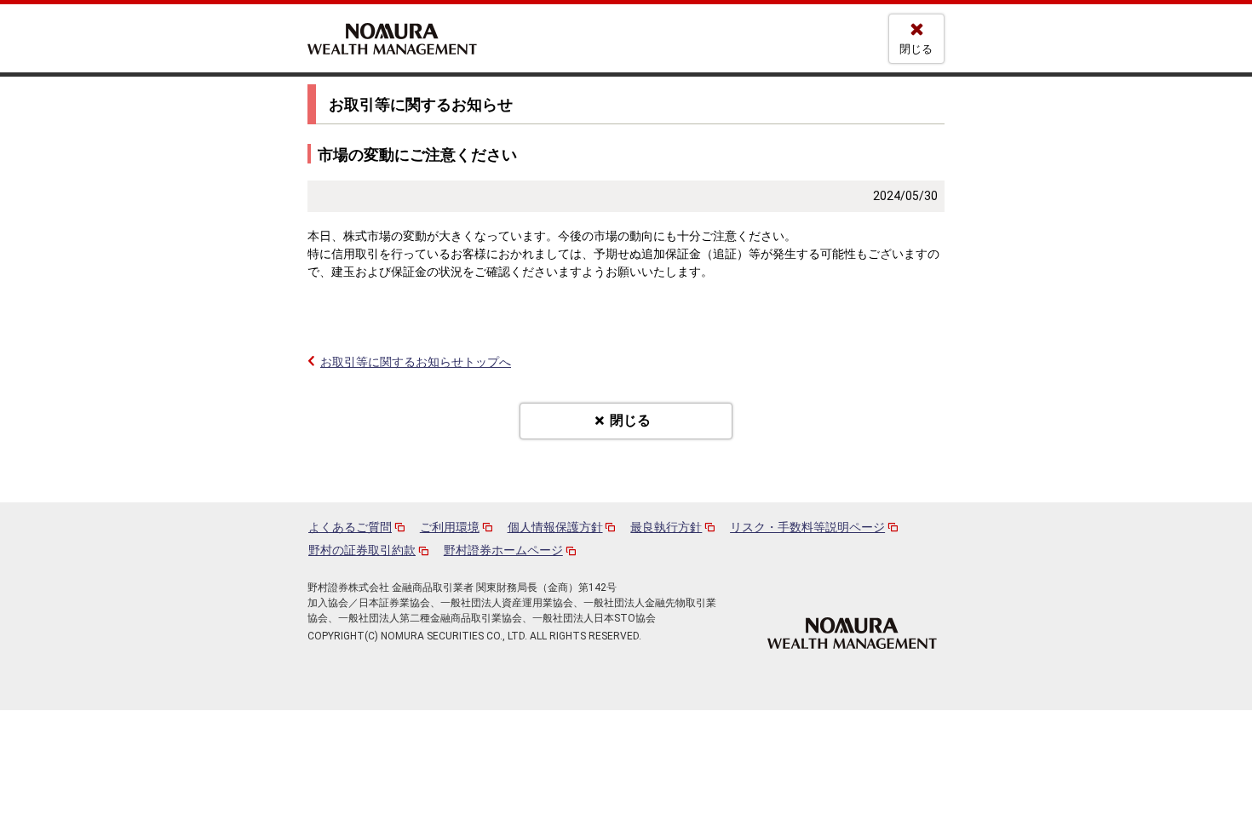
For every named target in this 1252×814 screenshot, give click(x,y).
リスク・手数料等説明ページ (807, 527)
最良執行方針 (666, 527)
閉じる (916, 49)
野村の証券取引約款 (362, 550)
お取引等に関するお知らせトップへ (415, 362)
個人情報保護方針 (555, 527)
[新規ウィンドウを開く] (852, 632)
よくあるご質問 (350, 527)
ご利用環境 (450, 527)
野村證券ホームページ (503, 550)
